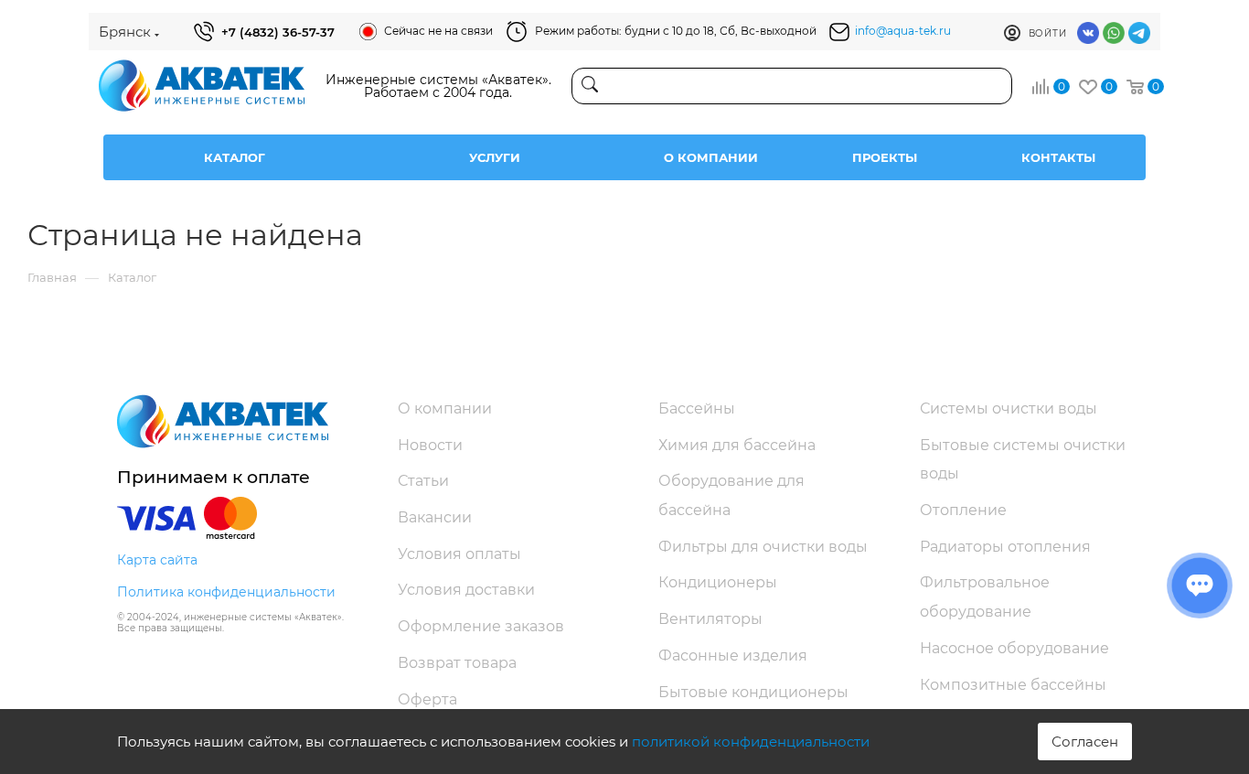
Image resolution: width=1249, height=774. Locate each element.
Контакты (1058, 157)
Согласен (1085, 741)
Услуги (494, 157)
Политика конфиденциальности (226, 592)
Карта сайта (157, 560)
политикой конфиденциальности (751, 741)
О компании (711, 157)
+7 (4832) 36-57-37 (278, 32)
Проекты (884, 157)
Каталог (234, 157)
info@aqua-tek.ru (903, 31)
